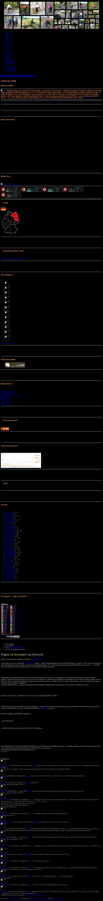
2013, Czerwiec (10, 516)
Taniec (7, 65)
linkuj (35, 765)
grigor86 (3, 854)
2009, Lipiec (9, 576)
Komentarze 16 (37, 659)
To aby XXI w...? (10, 67)
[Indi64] (7, 286)
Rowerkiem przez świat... (18, 75)
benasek (3, 791)
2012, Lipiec (9, 536)
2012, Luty (8, 545)
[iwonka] (7, 320)
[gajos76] (7, 305)
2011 (6, 40)
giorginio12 (4, 813)
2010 (6, 36)
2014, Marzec (9, 512)
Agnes (6, 400)
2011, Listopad (9, 550)
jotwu (2, 829)
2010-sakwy (9, 38)
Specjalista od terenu (10, 395)
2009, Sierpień (9, 574)
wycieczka (43, 708)
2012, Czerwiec (10, 538)
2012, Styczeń (9, 547)
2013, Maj (8, 518)
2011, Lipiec (9, 558)
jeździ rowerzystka (14, 898)
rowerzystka (5, 765)
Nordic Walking (10, 61)
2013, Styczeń (9, 525)
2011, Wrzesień (10, 554)
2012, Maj (8, 540)
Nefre (2, 776)
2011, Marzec (9, 565)
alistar (3, 782)
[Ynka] (7, 301)
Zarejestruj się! (38, 895)
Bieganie (7, 51)
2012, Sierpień (9, 534)
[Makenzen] (7, 330)
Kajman (3, 837)
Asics (5, 402)
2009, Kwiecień (10, 579)
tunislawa (4, 891)
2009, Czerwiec (10, 577)
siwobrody (4, 876)
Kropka (6, 393)
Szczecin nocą (9, 63)
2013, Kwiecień (10, 520)
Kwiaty (7, 56)
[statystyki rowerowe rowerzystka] (10, 184)
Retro (5, 399)
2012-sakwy (9, 45)
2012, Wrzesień (10, 532)
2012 (6, 43)
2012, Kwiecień (10, 541)
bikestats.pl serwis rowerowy (38, 898)
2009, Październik (10, 572)
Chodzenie (8, 52)
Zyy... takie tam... (10, 70)
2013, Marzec (9, 522)
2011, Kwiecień (10, 563)
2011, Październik (10, 552)
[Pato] (7, 296)
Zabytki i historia (10, 69)
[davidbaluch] (7, 310)
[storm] (7, 335)
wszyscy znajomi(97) (7, 343)
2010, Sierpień (9, 568)
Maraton (7, 58)
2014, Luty (8, 514)
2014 (6, 49)
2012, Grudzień (10, 527)
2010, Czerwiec (10, 570)
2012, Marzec (9, 543)
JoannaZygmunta (6, 822)
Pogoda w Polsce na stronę (18, 259)
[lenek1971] (7, 325)
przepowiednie (30, 663)
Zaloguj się (28, 895)
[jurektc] (7, 315)
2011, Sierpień (9, 556)
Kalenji (5, 404)
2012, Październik (10, 531)
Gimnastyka (8, 54)
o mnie (86, 98)
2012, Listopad (9, 529)
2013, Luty (8, 523)
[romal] (7, 291)
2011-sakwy (9, 41)
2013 (6, 47)
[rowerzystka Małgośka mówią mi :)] (11, 191)
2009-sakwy (9, 34)
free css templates (58, 898)
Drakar (5, 397)
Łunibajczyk (8, 391)
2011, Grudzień (10, 549)
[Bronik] (7, 340)
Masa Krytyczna (10, 60)
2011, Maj (8, 561)
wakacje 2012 (5, 259)
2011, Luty (8, 567)
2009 (6, 32)
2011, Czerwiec (10, 559)
